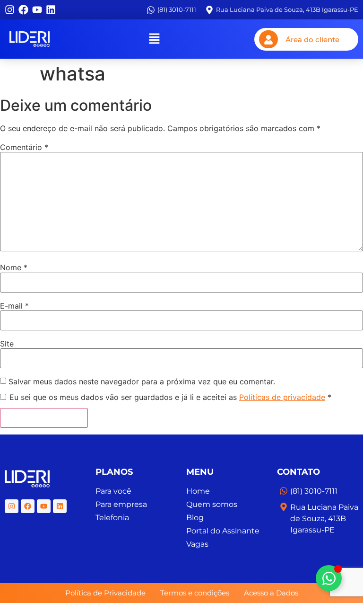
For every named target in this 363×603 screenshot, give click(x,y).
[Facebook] (23, 10)
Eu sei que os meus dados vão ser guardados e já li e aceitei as (170, 397)
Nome (13, 267)
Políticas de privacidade (282, 397)
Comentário (24, 147)
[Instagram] (10, 10)
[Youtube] (37, 10)
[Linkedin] (51, 10)
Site (7, 343)
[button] (154, 39)
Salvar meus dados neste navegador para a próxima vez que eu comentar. (142, 381)
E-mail (14, 306)
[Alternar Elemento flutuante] (329, 578)
